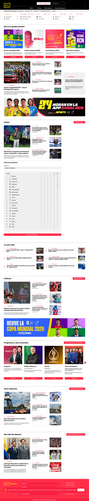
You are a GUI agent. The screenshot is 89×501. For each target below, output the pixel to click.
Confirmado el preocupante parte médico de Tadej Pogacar (39, 285)
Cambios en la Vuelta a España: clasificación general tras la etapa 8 (39, 309)
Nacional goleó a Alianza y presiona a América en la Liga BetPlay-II (41, 90)
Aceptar (81, 490)
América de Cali (28, 11)
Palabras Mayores (30, 366)
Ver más (13, 57)
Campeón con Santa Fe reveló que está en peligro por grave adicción (40, 466)
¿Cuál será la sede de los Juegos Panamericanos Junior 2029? (40, 395)
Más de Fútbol (79, 122)
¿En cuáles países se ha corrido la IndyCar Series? (15, 419)
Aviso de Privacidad (70, 485)
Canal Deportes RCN (52, 50)
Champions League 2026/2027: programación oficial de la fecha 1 (39, 141)
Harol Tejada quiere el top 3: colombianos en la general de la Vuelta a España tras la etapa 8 (39, 298)
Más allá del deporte (60, 8)
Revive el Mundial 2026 (12, 50)
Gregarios (7, 366)
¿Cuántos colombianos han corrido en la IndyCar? (39, 418)
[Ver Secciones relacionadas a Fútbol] (34, 8)
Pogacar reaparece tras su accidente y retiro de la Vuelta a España (41, 64)
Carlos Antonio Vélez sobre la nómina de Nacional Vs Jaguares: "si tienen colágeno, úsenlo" (42, 74)
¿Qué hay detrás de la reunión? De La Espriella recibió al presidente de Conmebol (16, 465)
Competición (6, 165)
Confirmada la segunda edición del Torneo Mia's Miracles (38, 453)
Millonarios (36, 11)
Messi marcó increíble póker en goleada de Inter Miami (42, 82)
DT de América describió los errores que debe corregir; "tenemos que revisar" (39, 152)
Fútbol (31, 8)
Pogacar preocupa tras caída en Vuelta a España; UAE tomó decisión (17, 309)
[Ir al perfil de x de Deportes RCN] (4, 492)
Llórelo (46, 366)
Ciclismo (39, 8)
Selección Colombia (73, 50)
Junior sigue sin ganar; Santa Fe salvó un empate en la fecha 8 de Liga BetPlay (40, 129)
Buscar (56, 3)
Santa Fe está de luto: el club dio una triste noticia (39, 440)
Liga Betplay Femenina (45, 11)
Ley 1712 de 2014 (70, 494)
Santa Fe (54, 11)
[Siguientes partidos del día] (84, 17)
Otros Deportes (48, 8)
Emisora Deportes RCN (32, 50)
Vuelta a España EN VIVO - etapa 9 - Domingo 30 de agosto (16, 88)
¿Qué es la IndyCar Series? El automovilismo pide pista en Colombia (39, 407)
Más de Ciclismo (78, 278)
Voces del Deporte (71, 366)
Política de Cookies (71, 490)
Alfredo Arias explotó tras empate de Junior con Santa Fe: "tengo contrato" (16, 152)
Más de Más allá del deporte (75, 434)
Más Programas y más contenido (74, 342)
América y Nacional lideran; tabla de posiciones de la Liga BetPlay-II (74, 80)
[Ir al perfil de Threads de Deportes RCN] (8, 492)
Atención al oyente (70, 482)
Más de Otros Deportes (76, 388)
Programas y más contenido (16, 343)
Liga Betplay (20, 11)
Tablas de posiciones (43, 3)
